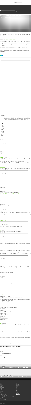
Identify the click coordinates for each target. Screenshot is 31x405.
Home (16, 11)
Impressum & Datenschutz (3, 403)
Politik (16, 389)
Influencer (1, 386)
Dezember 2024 (2, 136)
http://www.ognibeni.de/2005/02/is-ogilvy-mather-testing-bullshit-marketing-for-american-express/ (10, 193)
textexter (1, 323)
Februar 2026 (2, 129)
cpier (0, 230)
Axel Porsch (1, 294)
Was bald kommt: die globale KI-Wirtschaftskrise (4, 399)
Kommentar (1, 351)
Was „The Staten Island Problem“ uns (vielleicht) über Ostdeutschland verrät (7, 396)
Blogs (16, 383)
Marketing (1, 388)
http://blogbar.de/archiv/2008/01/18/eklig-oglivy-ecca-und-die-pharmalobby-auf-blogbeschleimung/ (10, 186)
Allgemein (10, 17)
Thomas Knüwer (2, 17)
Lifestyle (16, 387)
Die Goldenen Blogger (2, 385)
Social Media (1, 391)
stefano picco (1, 236)
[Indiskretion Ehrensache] (8, 10)
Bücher (1, 384)
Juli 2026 (2, 125)
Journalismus (17, 386)
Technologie (17, 392)
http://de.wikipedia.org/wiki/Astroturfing (4, 220)
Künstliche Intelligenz (2, 387)
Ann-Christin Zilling (2, 167)
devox (0, 336)
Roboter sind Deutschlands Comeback (3, 397)
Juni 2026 (2, 126)
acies (0, 305)
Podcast (1, 389)
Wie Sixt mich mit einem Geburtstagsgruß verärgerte (4, 398)
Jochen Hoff (1, 157)
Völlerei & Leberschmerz (18, 393)
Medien (16, 388)
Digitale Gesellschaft (17, 385)
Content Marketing (17, 384)
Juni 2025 (2, 132)
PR (0, 390)
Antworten (30, 154)
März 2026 (2, 128)
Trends (1, 393)
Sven (0, 258)
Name (0, 352)
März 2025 (2, 134)
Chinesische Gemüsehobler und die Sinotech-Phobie (4, 395)
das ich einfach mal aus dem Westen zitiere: (10, 39)
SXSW (1, 392)
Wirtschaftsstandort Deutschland (3, 394)
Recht (16, 390)
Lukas (0, 173)
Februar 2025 (2, 135)
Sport (16, 391)
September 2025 (2, 131)
